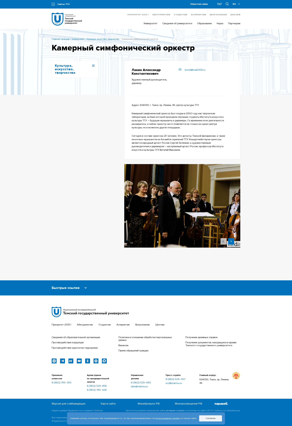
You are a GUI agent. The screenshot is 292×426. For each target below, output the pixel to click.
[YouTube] (79, 361)
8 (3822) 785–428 (96, 390)
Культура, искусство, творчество (103, 39)
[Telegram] (62, 361)
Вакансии (123, 345)
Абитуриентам (161, 15)
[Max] (104, 361)
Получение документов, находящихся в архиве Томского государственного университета (210, 344)
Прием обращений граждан (133, 350)
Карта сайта (108, 403)
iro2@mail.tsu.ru (174, 383)
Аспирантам (198, 15)
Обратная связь (199, 4)
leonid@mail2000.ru (195, 69)
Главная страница (61, 39)
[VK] (54, 361)
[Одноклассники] (87, 361)
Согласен (211, 418)
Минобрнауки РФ (149, 403)
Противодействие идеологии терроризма (75, 347)
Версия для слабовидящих (68, 403)
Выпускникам (218, 15)
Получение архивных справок (201, 337)
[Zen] (96, 361)
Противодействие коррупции (68, 342)
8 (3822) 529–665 (141, 382)
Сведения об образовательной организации (76, 337)
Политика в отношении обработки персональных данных (145, 339)
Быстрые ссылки (66, 288)
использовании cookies (167, 418)
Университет (78, 39)
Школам (235, 15)
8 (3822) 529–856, (97, 386)
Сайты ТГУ (63, 4)
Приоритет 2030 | (138, 15)
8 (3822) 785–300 (61, 382)
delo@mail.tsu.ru (139, 386)
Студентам (180, 15)
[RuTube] (70, 361)
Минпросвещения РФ (188, 403)
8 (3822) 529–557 (175, 379)
